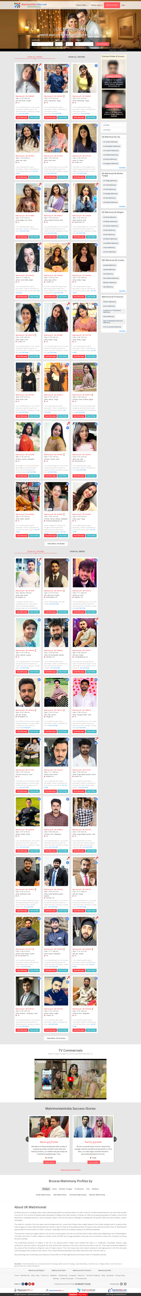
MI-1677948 (58, 156)
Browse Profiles (81, 5)
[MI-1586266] (28, 632)
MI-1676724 (87, 156)
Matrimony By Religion (37, 1270)
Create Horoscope (66, 1278)
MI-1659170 (30, 335)
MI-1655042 (58, 889)
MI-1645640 (87, 949)
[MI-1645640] (85, 931)
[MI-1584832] (56, 632)
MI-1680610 (87, 710)
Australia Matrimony (109, 265)
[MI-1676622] (56, 752)
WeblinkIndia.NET (121, 1294)
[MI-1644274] (85, 377)
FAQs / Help (35, 1275)
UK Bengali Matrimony (110, 194)
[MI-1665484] (56, 257)
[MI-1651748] (28, 931)
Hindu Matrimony (43, 1195)
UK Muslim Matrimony (110, 221)
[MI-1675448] (28, 572)
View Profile (34, 117)
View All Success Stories (70, 1170)
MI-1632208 (30, 455)
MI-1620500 (30, 514)
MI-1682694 (87, 96)
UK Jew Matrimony (109, 247)
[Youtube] (29, 1284)
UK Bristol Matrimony (110, 159)
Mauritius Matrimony (109, 282)
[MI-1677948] (56, 138)
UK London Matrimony (110, 142)
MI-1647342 (30, 395)
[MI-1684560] (28, 78)
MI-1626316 (87, 455)
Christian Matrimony (77, 1195)
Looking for (36, 40)
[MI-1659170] (28, 317)
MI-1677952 (30, 770)
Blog (103, 1275)
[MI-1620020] (56, 496)
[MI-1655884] (56, 317)
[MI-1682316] (56, 692)
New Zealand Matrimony (111, 278)
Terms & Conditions (93, 1275)
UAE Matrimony (108, 287)
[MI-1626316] (85, 436)
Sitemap (56, 1278)
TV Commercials (81, 1278)
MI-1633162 (87, 591)
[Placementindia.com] (23, 1290)
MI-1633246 (87, 1009)
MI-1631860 (58, 455)
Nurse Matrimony (108, 316)
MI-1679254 (30, 156)
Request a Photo (114, 78)
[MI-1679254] (28, 138)
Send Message (22, 117)
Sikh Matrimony (59, 1195)
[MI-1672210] (85, 752)
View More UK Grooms (56, 1038)
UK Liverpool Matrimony (110, 150)
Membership (25, 1275)
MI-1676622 (58, 770)
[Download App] (121, 1284)
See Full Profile (23, 113)
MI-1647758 (87, 335)
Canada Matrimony (109, 269)
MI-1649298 (58, 949)
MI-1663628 (87, 275)
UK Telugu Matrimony (110, 181)
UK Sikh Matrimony (109, 230)
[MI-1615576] (85, 496)
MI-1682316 (58, 710)
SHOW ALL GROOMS (76, 57)
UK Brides (106, 125)
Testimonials (63, 1275)
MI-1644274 (87, 395)
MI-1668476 (58, 216)
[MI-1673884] (28, 197)
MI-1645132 (30, 1009)
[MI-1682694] (85, 78)
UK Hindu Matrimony (109, 217)
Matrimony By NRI (104, 1270)
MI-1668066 (58, 830)
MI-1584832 (58, 650)
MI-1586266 (30, 650)
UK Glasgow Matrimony (110, 163)
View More (122, 167)
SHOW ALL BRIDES (34, 57)
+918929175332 (83, 1284)
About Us (81, 1275)
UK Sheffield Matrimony (110, 155)
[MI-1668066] (56, 811)
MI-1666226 (30, 275)
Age (56, 40)
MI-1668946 (30, 830)
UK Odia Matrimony (109, 198)
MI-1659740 (87, 830)
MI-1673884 (30, 216)
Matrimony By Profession (82, 1270)
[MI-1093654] (28, 692)
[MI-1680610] (85, 692)
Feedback (53, 1275)
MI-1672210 (87, 770)
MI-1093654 (30, 710)
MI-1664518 (58, 591)
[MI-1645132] (28, 991)
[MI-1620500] (28, 496)
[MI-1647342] (28, 377)
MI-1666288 (87, 216)
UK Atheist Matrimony (110, 239)
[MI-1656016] (28, 871)
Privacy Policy (120, 1275)
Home (17, 1275)
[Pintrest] (33, 1284)
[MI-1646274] (56, 377)
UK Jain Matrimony (109, 234)
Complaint (72, 1275)
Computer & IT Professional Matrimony (112, 311)
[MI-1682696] (56, 78)
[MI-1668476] (56, 197)
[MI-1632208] (28, 436)
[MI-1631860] (56, 436)
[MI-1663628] (85, 257)
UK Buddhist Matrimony (110, 243)
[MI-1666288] (85, 197)
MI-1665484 (58, 275)
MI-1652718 (87, 889)
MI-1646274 (58, 395)
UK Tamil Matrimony (109, 185)
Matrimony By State (59, 1270)
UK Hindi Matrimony (109, 189)
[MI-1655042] (56, 871)
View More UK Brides (56, 543)
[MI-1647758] (85, 317)
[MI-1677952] (28, 752)
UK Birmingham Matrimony (111, 146)
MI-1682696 (58, 96)
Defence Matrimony (109, 302)
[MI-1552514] (85, 632)
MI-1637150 (58, 1009)
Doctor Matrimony (109, 306)
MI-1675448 (30, 591)
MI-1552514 (87, 650)
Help (123, 5)
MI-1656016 (30, 889)
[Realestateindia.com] (55, 1290)
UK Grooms (107, 130)
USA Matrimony (108, 274)
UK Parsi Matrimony (109, 252)
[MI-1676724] (85, 138)
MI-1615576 (87, 514)
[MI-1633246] (85, 991)
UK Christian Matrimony (110, 226)
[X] (26, 1284)
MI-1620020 (58, 514)
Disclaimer (110, 1275)
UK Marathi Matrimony (110, 202)
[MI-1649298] (56, 931)
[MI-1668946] (28, 811)
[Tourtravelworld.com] (86, 1290)
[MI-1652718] (85, 871)
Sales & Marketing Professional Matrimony (113, 321)
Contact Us (45, 1275)
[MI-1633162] (85, 572)
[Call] (39, 69)
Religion (78, 40)
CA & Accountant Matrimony (112, 327)
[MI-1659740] (85, 811)
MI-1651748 (30, 949)
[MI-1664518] (56, 572)
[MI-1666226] (28, 257)
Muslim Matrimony (97, 1195)
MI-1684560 (30, 96)
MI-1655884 (58, 335)
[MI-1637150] (56, 991)
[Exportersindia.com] (117, 1290)
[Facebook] (22, 1284)
